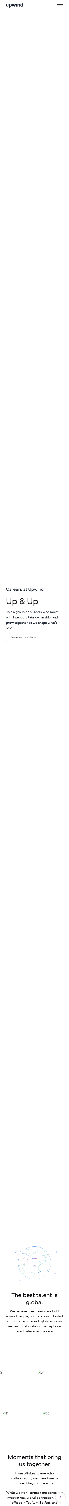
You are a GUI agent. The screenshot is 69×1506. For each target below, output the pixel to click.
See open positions (23, 637)
